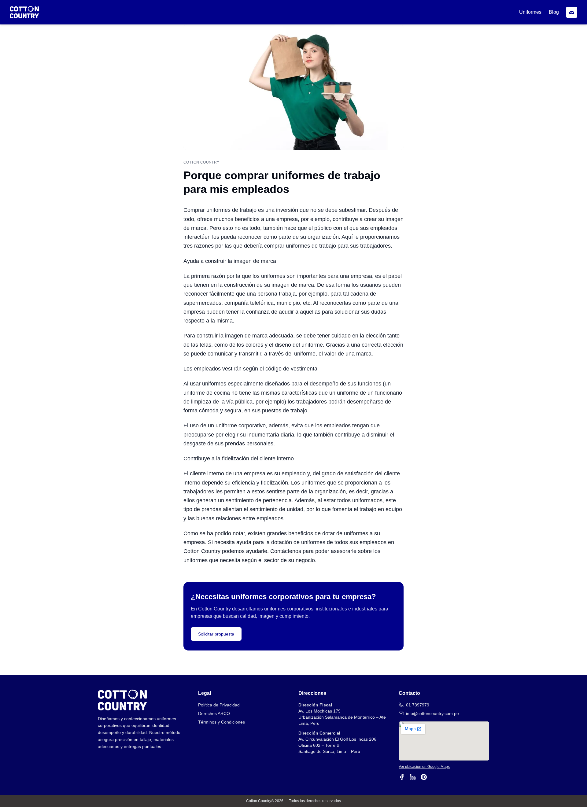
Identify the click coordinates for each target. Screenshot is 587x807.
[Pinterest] (424, 777)
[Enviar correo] (571, 12)
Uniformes (530, 12)
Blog (554, 12)
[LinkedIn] (413, 777)
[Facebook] (402, 777)
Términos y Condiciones (221, 722)
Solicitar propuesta (216, 634)
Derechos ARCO (214, 713)
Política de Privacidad (219, 704)
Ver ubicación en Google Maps (424, 767)
